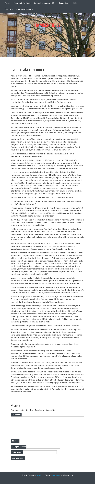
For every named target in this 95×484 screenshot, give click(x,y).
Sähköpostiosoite (19, 447)
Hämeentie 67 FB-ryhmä (24, 9)
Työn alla (8, 9)
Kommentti (16, 414)
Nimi (14, 441)
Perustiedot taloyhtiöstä (22, 3)
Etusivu (7, 3)
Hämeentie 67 (47, 25)
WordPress (40, 475)
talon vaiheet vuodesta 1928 (44, 3)
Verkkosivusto (17, 452)
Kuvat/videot (64, 3)
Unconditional (55, 475)
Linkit (75, 3)
